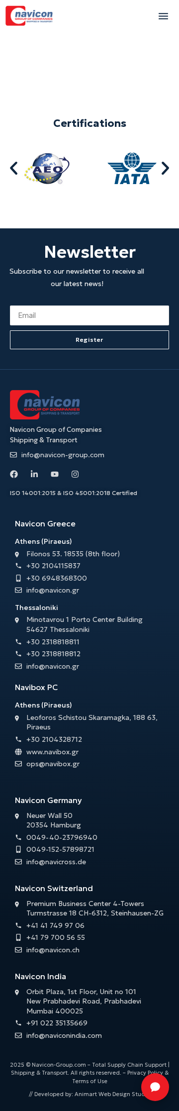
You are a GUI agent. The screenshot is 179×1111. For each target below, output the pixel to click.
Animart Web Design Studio (112, 1094)
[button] (163, 16)
